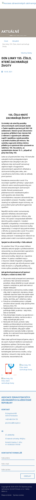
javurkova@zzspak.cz (12, 423)
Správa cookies (18, 495)
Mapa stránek (6, 495)
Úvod (6, 41)
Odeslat (27, 476)
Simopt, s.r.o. (19, 489)
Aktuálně (15, 41)
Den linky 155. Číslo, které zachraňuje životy (15, 45)
